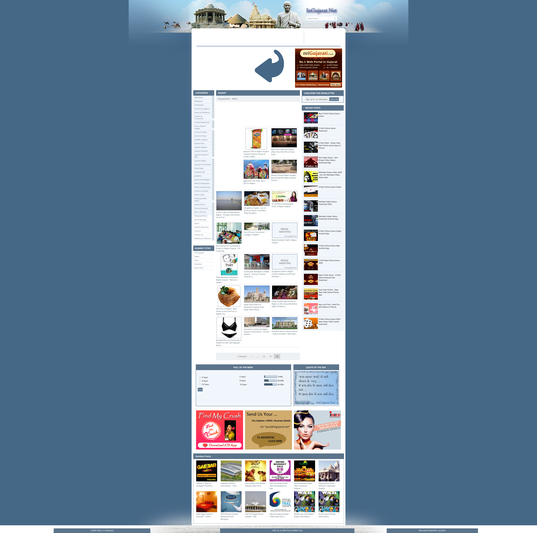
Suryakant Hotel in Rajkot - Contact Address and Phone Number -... (283, 274)
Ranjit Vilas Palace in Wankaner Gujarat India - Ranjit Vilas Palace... (254, 307)
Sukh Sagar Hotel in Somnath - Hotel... (204, 515)
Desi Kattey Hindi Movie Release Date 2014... (255, 484)
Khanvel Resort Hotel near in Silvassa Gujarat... (303, 486)
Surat (196, 260)
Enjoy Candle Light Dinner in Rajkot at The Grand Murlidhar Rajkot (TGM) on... (284, 304)
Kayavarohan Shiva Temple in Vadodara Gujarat (327, 486)
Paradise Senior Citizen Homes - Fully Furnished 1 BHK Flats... (285, 332)
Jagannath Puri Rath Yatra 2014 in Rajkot (254, 182)
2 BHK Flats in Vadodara (102, 530)
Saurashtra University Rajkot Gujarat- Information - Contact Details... (256, 331)
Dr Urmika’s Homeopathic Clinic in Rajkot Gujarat (283, 205)
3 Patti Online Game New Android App (329, 246)
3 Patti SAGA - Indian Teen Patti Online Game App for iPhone (330, 145)
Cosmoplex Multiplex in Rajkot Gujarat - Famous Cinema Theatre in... (256, 274)
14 (270, 356)
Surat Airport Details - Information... (328, 515)
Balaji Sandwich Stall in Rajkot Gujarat (284, 241)
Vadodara (198, 264)
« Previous (242, 356)
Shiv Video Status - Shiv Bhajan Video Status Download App (328, 160)
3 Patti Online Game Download (327, 129)
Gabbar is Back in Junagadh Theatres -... (205, 484)
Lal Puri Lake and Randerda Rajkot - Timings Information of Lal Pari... (228, 215)
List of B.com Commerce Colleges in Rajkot (254, 233)
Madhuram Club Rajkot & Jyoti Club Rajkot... (304, 515)
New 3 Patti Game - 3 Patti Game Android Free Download (330, 277)
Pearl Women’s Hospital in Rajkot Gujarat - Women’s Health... (227, 280)
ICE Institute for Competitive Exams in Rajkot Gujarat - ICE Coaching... (228, 248)
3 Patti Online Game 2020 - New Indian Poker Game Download (330, 321)
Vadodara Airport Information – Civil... (229, 484)
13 (264, 356)
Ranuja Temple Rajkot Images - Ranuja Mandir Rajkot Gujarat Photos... (284, 177)
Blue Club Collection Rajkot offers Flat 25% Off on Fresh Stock (283, 152)
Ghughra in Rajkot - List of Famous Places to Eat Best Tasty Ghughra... (255, 210)
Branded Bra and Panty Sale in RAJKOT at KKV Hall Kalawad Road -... (229, 342)
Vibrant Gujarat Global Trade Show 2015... (279, 515)
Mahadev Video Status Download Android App (328, 217)
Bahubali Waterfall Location (432, 530)
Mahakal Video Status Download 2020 (328, 202)
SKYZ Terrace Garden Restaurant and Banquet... (229, 516)
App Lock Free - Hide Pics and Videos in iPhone (329, 305)
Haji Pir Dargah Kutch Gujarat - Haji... (254, 515)
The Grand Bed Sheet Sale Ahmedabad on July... (279, 486)
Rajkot (196, 256)
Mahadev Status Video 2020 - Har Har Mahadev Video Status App (330, 175)
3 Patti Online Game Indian (330, 187)
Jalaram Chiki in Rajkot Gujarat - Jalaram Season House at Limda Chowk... (256, 154)
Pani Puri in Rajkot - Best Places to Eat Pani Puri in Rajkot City (226, 311)
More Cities (198, 268)
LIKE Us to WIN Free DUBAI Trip (287, 530)
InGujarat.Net (223, 98)
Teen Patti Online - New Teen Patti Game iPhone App (329, 292)
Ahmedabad (199, 253)
